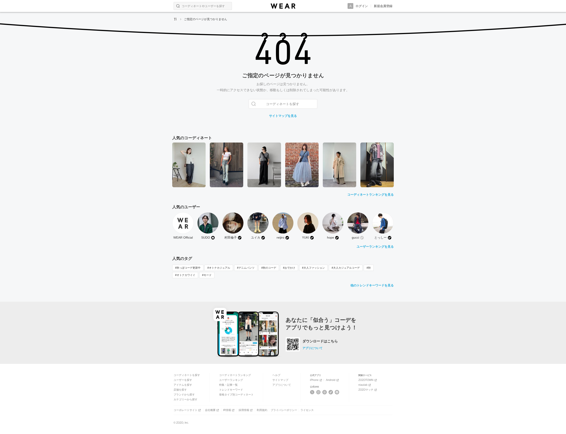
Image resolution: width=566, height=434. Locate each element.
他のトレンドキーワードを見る (372, 285)
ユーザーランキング (231, 380)
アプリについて (312, 348)
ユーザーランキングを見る (375, 246)
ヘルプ (276, 375)
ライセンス (307, 410)
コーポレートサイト (185, 410)
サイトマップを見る (283, 116)
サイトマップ (280, 380)
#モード (207, 275)
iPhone (314, 380)
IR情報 (227, 410)
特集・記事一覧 (228, 384)
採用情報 (244, 410)
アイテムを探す (183, 384)
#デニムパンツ (245, 267)
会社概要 (210, 410)
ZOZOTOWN (365, 380)
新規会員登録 (383, 6)
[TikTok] (331, 392)
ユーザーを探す (183, 380)
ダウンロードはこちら (320, 341)
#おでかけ (289, 267)
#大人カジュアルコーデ (346, 267)
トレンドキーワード (231, 389)
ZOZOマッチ (365, 389)
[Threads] (324, 392)
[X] (312, 392)
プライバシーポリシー (284, 410)
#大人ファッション (313, 267)
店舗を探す (180, 389)
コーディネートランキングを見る (370, 194)
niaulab (362, 384)
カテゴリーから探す (185, 399)
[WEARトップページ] (175, 19)
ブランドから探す (184, 394)
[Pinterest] (337, 392)
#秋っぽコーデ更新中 (188, 267)
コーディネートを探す (187, 375)
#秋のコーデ (268, 267)
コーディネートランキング (235, 375)
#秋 (369, 267)
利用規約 (262, 410)
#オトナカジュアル (218, 267)
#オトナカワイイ (185, 275)
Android (330, 380)
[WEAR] (283, 6)
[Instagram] (318, 392)
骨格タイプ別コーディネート (236, 394)
